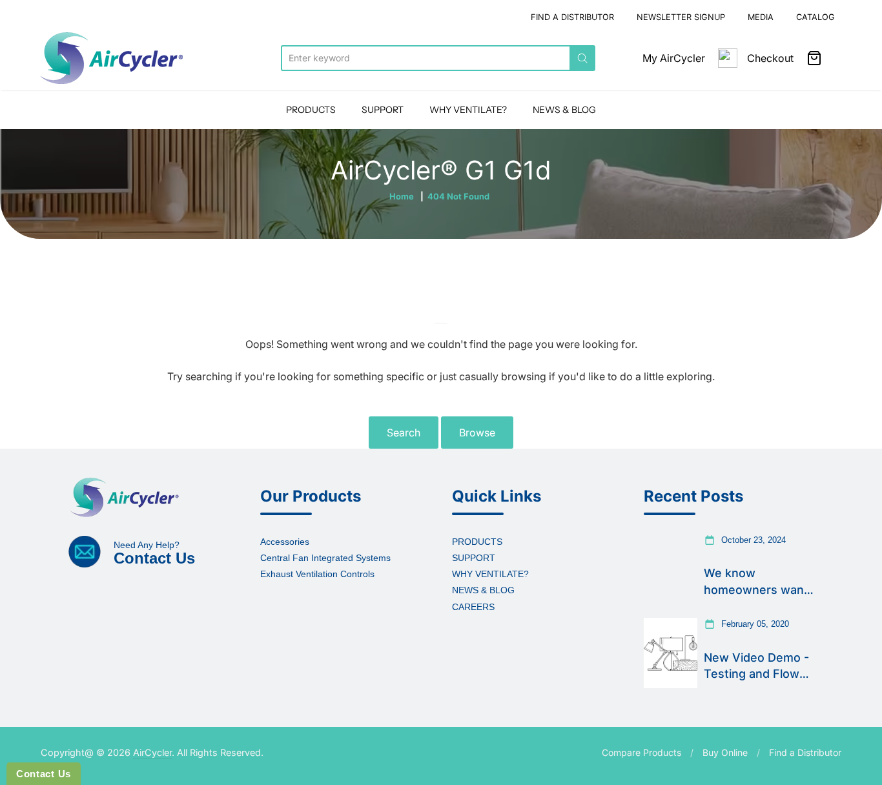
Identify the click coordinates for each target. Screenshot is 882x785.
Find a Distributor (805, 752)
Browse (477, 432)
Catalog (815, 17)
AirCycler (152, 752)
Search (403, 432)
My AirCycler (673, 58)
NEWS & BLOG (564, 110)
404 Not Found (458, 196)
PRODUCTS (311, 110)
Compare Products (641, 752)
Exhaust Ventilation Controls (317, 574)
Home (401, 196)
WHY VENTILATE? (468, 110)
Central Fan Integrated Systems (325, 558)
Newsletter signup (681, 17)
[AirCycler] (112, 58)
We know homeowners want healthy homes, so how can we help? (756, 581)
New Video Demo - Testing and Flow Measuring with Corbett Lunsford (756, 666)
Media (761, 17)
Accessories (284, 541)
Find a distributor (572, 17)
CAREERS (473, 607)
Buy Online (725, 752)
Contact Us (43, 773)
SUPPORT (383, 110)
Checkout (770, 58)
